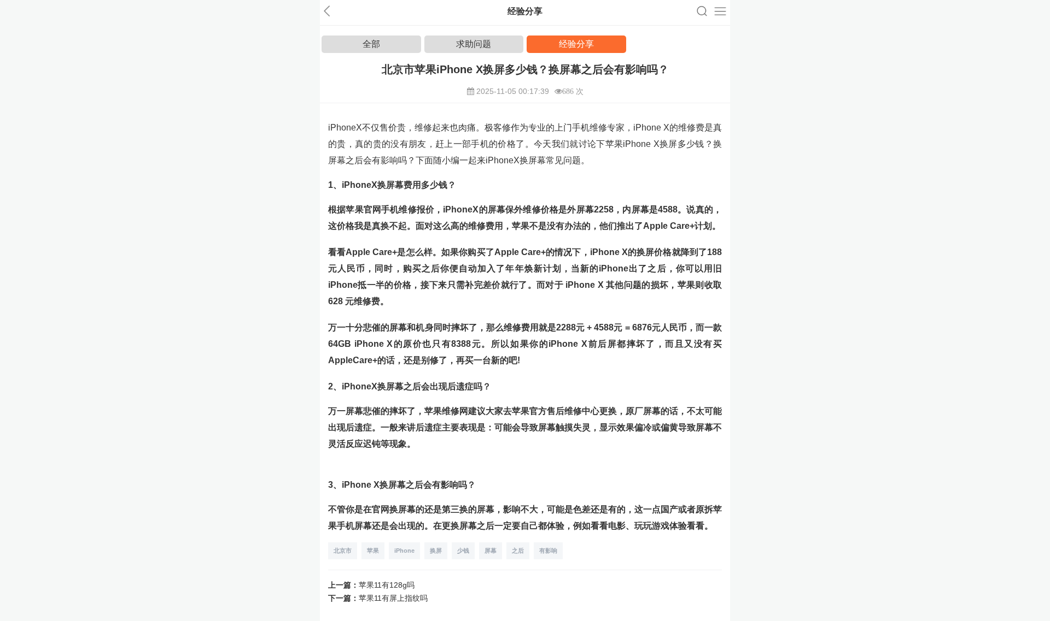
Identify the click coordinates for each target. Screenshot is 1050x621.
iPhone (404, 550)
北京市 (343, 550)
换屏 (436, 550)
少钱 (463, 550)
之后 (518, 550)
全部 (371, 44)
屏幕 (491, 550)
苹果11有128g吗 (387, 585)
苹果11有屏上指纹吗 (393, 598)
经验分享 (576, 44)
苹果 (373, 550)
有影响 (548, 550)
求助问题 (473, 44)
